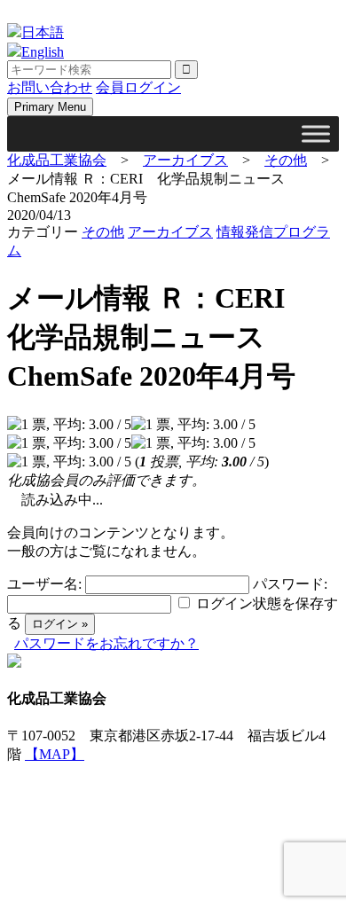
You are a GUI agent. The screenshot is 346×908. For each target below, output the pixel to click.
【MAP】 (54, 754)
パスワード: (290, 583)
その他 (103, 231)
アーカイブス (170, 231)
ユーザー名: (44, 583)
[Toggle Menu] (316, 133)
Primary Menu (50, 107)
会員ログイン (138, 87)
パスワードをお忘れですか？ (106, 643)
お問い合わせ (49, 87)
